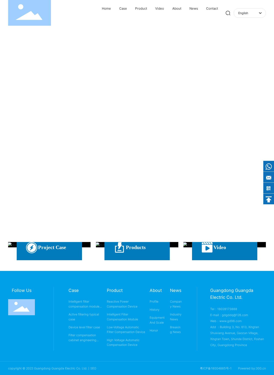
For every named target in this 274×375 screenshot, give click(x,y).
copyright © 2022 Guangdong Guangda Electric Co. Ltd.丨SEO (52, 368)
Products (136, 247)
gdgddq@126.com (235, 315)
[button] (263, 105)
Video (219, 247)
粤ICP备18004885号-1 (216, 368)
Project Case (52, 247)
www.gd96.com (230, 321)
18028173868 (227, 309)
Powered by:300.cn (252, 368)
